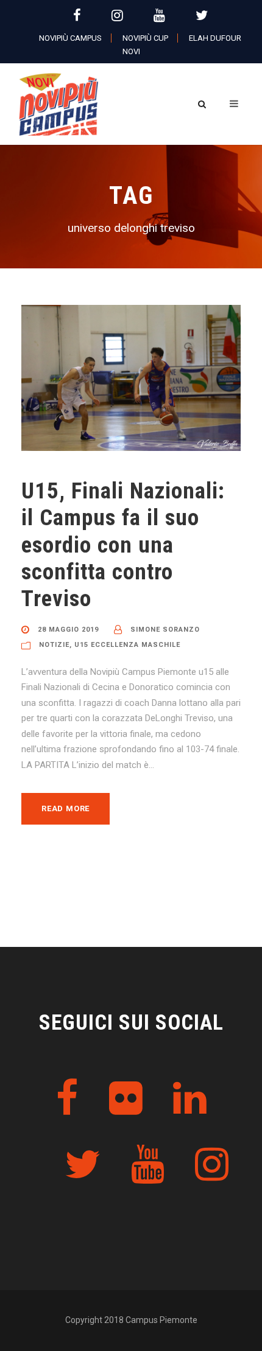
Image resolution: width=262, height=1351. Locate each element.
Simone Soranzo (165, 630)
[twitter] (202, 15)
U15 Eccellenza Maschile (127, 645)
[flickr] (126, 1099)
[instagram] (117, 15)
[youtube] (159, 15)
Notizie (54, 645)
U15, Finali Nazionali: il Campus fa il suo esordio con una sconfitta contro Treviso (123, 545)
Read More (65, 808)
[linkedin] (190, 1099)
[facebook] (77, 15)
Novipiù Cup (145, 38)
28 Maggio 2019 (68, 630)
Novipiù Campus (70, 38)
